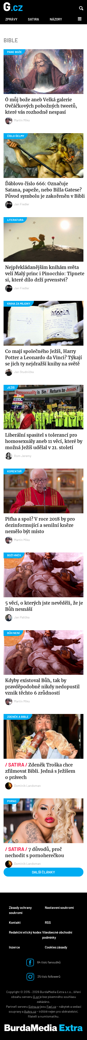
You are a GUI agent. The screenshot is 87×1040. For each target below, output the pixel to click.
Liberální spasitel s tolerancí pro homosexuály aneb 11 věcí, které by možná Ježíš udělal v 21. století (43, 441)
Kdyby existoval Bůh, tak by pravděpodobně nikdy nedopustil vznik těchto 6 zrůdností (42, 687)
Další (77, 18)
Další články (43, 872)
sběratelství (69, 1011)
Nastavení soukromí (59, 907)
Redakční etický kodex (25, 932)
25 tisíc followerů (48, 976)
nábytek (64, 1006)
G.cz (36, 997)
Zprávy (11, 19)
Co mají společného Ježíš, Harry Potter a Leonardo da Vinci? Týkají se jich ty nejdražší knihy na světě (43, 358)
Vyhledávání (81, 8)
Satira (33, 19)
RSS (48, 922)
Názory (56, 19)
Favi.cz (51, 1006)
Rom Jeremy (22, 456)
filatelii (32, 1016)
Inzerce (14, 947)
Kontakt (15, 922)
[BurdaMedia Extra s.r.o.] (43, 1027)
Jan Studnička (24, 372)
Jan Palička (21, 617)
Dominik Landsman (27, 785)
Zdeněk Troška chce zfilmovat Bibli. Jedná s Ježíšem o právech (40, 771)
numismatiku (49, 1016)
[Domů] (13, 7)
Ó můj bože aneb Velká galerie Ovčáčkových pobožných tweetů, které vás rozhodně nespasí (41, 106)
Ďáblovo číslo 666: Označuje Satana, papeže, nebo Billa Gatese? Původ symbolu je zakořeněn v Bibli (45, 190)
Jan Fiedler (21, 204)
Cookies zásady (56, 947)
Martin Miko (22, 120)
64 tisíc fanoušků (49, 962)
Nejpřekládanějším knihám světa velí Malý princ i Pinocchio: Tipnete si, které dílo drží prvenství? (44, 274)
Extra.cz (34, 1006)
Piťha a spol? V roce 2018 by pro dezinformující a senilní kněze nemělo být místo (40, 525)
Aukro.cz (30, 1011)
